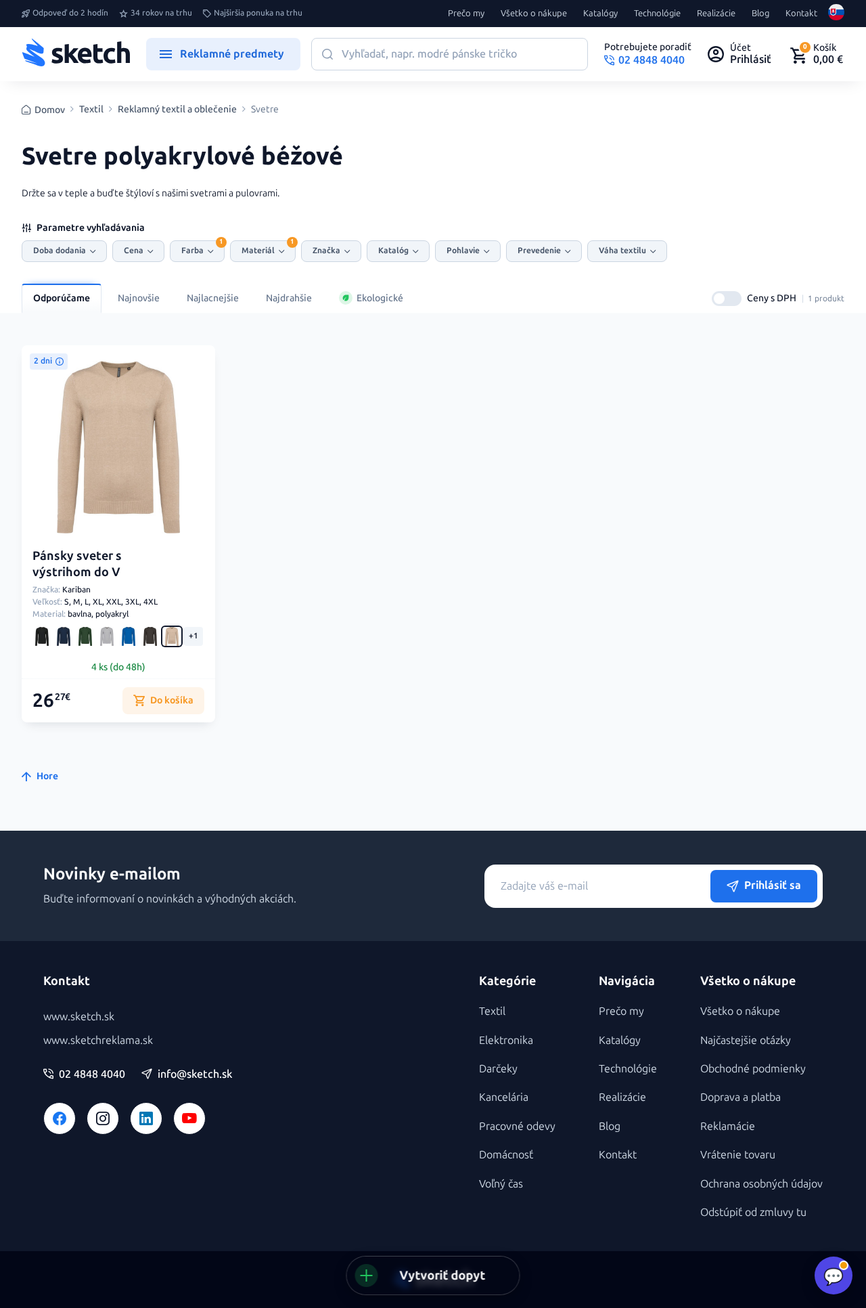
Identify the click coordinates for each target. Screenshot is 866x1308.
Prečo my (466, 13)
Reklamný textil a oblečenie (177, 109)
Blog (760, 13)
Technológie (657, 13)
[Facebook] (59, 1118)
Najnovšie (139, 298)
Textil (91, 109)
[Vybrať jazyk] (836, 13)
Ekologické (380, 298)
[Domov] (76, 54)
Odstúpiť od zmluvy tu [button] (753, 1212)
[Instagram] (103, 1118)
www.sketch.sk (78, 1016)
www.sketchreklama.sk (98, 1040)
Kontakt (801, 13)
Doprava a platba (740, 1097)
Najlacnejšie (213, 298)
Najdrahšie (289, 298)
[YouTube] (189, 1118)
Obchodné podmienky (753, 1068)
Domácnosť (506, 1154)
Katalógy (600, 13)
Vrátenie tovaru (737, 1154)
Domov (50, 110)
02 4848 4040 (92, 1074)
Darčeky (498, 1068)
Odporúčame (61, 298)
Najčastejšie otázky (745, 1040)
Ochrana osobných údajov (761, 1183)
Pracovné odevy (517, 1126)
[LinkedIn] (146, 1118)
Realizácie (716, 13)
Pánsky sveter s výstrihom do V (77, 563)
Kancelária (503, 1097)
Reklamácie (727, 1126)
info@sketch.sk (195, 1074)
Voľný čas (501, 1183)
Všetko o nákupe (534, 13)
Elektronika (506, 1040)
